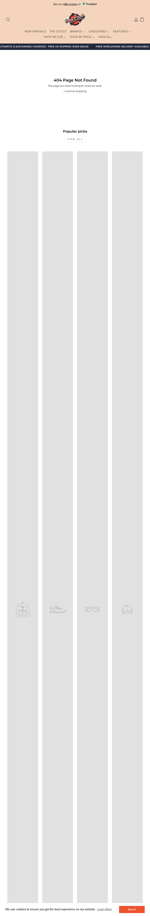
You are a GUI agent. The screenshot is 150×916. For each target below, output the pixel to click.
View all (75, 139)
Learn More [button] (104, 909)
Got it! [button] (132, 909)
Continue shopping (75, 91)
